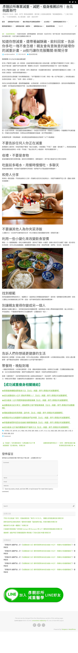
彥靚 (29, 431)
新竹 (42, 431)
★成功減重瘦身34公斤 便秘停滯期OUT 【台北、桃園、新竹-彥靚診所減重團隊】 (35, 395)
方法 (45, 431)
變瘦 (5, 433)
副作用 (15, 431)
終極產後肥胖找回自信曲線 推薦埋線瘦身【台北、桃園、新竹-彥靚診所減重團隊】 (37, 422)
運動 (9, 433)
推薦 (36, 431)
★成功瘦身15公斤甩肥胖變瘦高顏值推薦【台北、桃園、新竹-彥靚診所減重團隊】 (35, 400)
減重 (59, 431)
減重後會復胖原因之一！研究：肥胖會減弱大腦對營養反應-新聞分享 (59, 444)
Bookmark (7, 436)
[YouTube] (69, 2)
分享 (10, 431)
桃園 (52, 431)
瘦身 (62, 431)
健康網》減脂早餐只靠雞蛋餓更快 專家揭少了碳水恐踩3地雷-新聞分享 (27, 533)
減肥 (55, 431)
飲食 (12, 433)
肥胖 (66, 431)
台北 (19, 431)
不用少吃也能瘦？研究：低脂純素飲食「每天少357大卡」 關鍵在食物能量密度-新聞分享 (34, 518)
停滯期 (7, 431)
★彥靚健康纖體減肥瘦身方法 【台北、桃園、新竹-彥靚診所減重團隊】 (31, 390)
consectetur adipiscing (39, 620)
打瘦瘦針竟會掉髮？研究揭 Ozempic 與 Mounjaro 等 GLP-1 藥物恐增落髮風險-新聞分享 (33, 529)
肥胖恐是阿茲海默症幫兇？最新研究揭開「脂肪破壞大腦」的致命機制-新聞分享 (30, 522)
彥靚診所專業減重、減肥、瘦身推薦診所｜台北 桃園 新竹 (38, 9)
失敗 (26, 431)
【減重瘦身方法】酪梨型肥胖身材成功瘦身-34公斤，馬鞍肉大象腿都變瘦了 (47, 545)
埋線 (22, 431)
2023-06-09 (22, 54)
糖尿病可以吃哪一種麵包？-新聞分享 (16, 526)
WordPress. (72, 629)
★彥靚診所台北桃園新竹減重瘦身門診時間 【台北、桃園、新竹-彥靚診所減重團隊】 (36, 417)
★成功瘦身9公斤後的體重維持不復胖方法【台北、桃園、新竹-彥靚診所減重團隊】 (35, 427)
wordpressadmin (9, 54)
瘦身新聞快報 (10, 34)
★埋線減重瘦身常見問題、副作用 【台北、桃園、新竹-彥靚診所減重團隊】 (32, 412)
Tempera (64, 629)
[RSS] (75, 2)
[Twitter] (72, 2)
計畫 (69, 431)
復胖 (33, 431)
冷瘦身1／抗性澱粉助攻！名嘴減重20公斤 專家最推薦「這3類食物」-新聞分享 (19, 444)
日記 (48, 431)
